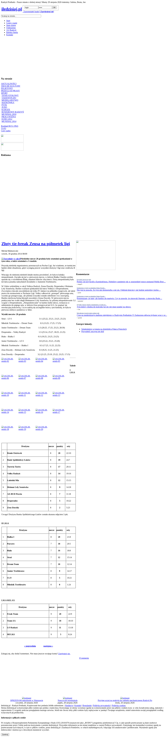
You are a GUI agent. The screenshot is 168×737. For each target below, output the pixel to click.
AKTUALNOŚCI (8, 84)
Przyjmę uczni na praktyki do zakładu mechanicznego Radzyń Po (125, 700)
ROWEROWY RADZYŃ (13, 112)
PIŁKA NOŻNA (9, 117)
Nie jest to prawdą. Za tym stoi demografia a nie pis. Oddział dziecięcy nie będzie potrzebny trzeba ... (119, 290)
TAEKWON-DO (9, 98)
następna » (48, 646)
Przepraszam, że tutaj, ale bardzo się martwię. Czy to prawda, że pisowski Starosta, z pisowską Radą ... (119, 298)
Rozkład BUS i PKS (9, 126)
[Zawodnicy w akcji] (10, 259)
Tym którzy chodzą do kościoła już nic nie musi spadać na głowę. (104, 307)
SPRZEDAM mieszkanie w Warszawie (26, 700)
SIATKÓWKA (8, 102)
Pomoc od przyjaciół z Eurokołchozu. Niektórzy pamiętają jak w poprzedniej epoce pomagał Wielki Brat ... (121, 282)
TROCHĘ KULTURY (10, 86)
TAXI (3, 128)
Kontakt (9, 35)
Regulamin (87, 705)
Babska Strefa (12, 32)
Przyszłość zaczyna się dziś (92, 331)
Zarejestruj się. (64, 654)
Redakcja (69, 705)
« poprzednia (30, 646)
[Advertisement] (80, 56)
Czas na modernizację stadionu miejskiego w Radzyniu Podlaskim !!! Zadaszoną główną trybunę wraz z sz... (122, 315)
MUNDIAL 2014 (9, 121)
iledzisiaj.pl (11, 9)
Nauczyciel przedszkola (67, 700)
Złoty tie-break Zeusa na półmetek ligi (35, 243)
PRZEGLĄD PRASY (10, 91)
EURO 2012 (7, 119)
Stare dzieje (11, 25)
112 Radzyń (11, 30)
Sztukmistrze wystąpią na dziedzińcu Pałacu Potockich (104, 329)
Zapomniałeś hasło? (31, 11)
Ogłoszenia (11, 28)
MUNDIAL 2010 (9, 114)
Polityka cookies (119, 705)
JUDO (4, 107)
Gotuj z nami (11, 23)
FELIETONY (7, 88)
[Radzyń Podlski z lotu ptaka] (12, 141)
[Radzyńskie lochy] (12, 150)
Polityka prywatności (102, 705)
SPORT (4, 93)
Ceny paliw (6, 131)
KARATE (6, 109)
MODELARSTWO (10, 100)
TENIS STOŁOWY (10, 95)
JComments (84, 658)
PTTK (4, 105)
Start (8, 21)
